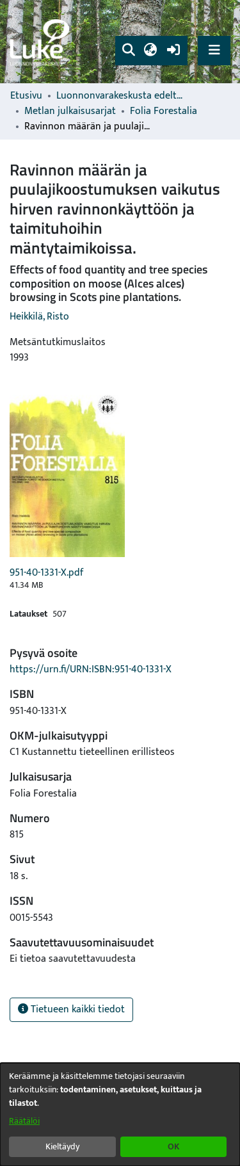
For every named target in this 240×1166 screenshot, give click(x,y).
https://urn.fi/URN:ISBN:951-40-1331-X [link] (91, 669)
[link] (42, 42)
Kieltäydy (62, 1146)
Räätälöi (24, 1121)
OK (173, 1146)
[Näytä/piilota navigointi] (214, 50)
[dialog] (120, 1114)
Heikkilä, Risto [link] (39, 316)
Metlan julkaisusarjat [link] (70, 111)
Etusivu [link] (26, 96)
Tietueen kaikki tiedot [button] (76, 1009)
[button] (128, 50)
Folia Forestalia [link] (163, 111)
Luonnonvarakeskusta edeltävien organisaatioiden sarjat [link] (120, 96)
